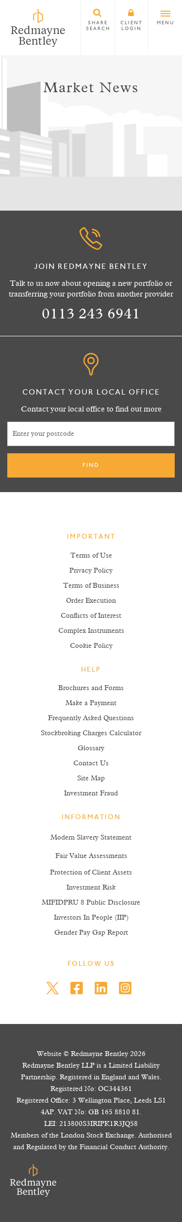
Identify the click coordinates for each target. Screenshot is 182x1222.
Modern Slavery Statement (91, 837)
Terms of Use (91, 555)
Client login (131, 26)
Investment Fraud (91, 793)
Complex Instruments (91, 631)
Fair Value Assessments (91, 856)
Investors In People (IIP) (91, 917)
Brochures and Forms (91, 688)
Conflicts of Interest (91, 615)
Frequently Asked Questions (91, 718)
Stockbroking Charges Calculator (91, 733)
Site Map (91, 778)
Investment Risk (91, 887)
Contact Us (91, 763)
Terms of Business (91, 585)
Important (91, 537)
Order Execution (91, 600)
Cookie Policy (91, 646)
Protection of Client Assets (91, 872)
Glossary (91, 748)
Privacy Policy (91, 570)
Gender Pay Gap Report (91, 932)
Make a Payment (91, 703)
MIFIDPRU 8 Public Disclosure (91, 902)
